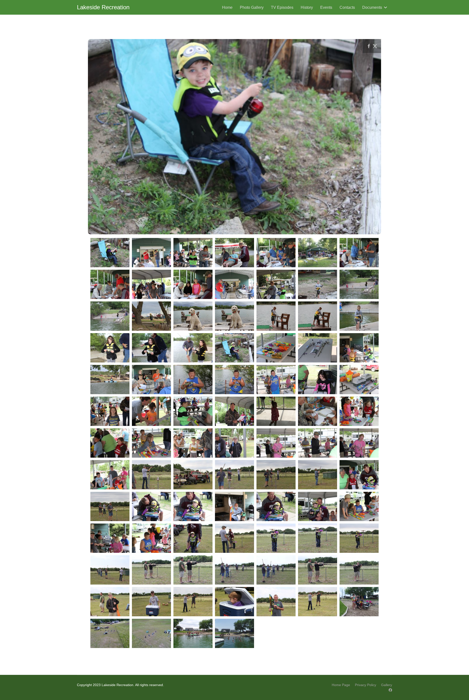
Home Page (341, 685)
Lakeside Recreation (103, 7)
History (307, 7)
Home (227, 7)
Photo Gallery (252, 7)
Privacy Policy (365, 685)
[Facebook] (390, 690)
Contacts (347, 7)
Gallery (386, 685)
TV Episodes (282, 7)
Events (326, 7)
